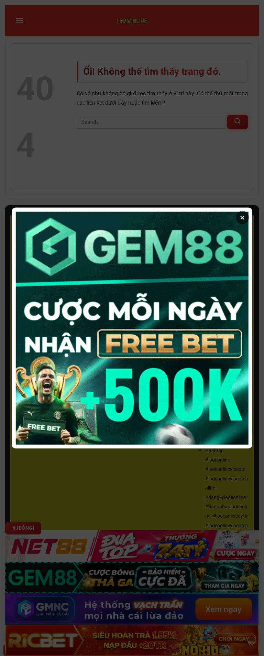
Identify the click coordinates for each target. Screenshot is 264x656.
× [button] (242, 217)
